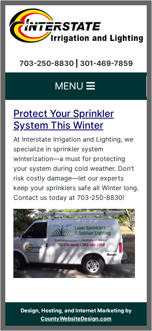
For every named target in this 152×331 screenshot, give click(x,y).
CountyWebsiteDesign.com (76, 318)
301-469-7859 (106, 63)
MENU (70, 86)
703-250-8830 (46, 63)
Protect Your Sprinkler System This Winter (63, 119)
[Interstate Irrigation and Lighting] (76, 23)
